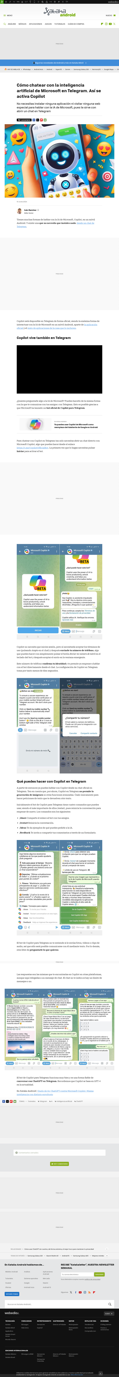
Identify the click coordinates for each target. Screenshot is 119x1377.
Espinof (39, 1328)
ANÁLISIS (12, 24)
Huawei (8, 1283)
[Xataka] (2, 2)
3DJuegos (24, 1324)
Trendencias (89, 1324)
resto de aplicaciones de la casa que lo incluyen (52, 328)
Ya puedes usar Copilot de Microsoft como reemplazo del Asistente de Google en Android (76, 426)
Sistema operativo (31, 1278)
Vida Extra (25, 1328)
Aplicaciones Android (48, 1272)
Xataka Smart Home (10, 1335)
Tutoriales (32, 1101)
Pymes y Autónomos (105, 1329)
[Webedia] (12, 1313)
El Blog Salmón (106, 1324)
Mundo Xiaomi (10, 1339)
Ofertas (8, 1287)
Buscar (110, 1304)
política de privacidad (92, 1279)
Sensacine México (41, 1355)
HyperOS (59, 69)
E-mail (45, 120)
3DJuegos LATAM (27, 1354)
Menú (9, 15)
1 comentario (25, 120)
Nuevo (109, 15)
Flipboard (102, 24)
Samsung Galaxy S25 (35, 1256)
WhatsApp (27, 69)
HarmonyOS (96, 69)
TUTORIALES (59, 24)
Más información (77, 1374)
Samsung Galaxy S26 (81, 69)
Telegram (43, 1101)
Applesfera (9, 1331)
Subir (107, 1313)
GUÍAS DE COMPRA (76, 24)
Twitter (114, 24)
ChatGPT (79, 1101)
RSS (89, 1292)
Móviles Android (11, 1271)
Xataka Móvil (10, 1328)
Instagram (106, 24)
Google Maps (109, 69)
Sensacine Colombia (41, 1360)
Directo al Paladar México (59, 1355)
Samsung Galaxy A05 (81, 1256)
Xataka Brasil (10, 1357)
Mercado (46, 1278)
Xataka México (10, 1354)
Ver (61, 1164)
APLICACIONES (35, 24)
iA (51, 1101)
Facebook (34, 120)
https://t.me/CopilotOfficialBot (32, 447)
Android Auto (38, 69)
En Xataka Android (60, 421)
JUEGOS (48, 24)
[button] (31, 210)
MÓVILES (22, 24)
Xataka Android (59, 12)
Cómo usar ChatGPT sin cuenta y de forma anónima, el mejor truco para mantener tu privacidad (59, 1249)
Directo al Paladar (59, 1324)
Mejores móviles (98, 1256)
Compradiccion (90, 1331)
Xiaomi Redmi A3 (52, 1256)
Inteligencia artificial (64, 1101)
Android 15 (66, 1256)
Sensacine (41, 1324)
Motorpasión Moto (73, 1329)
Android (49, 69)
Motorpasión (73, 1324)
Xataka (7, 1324)
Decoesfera (89, 1328)
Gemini (67, 69)
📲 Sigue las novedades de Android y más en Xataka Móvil (57, 62)
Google (27, 1283)
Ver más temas (12, 1294)
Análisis (27, 1271)
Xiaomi (45, 1283)
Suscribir (99, 1274)
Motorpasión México (73, 1355)
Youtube (110, 24)
